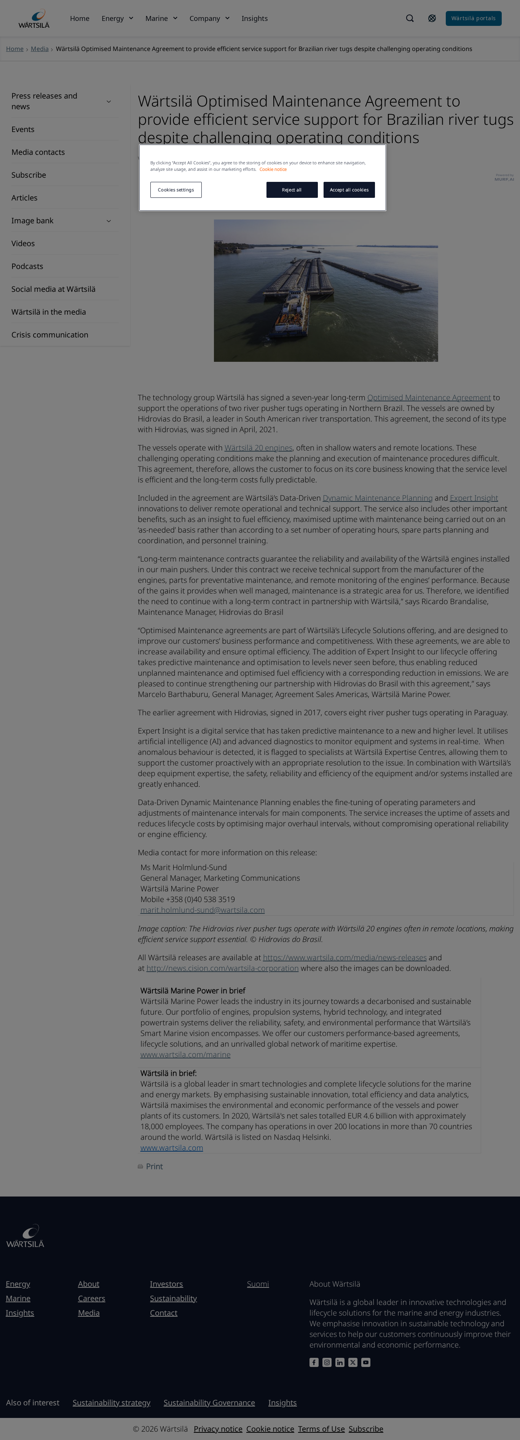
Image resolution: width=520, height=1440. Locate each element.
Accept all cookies (349, 190)
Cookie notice (273, 169)
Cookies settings (176, 190)
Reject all (292, 190)
